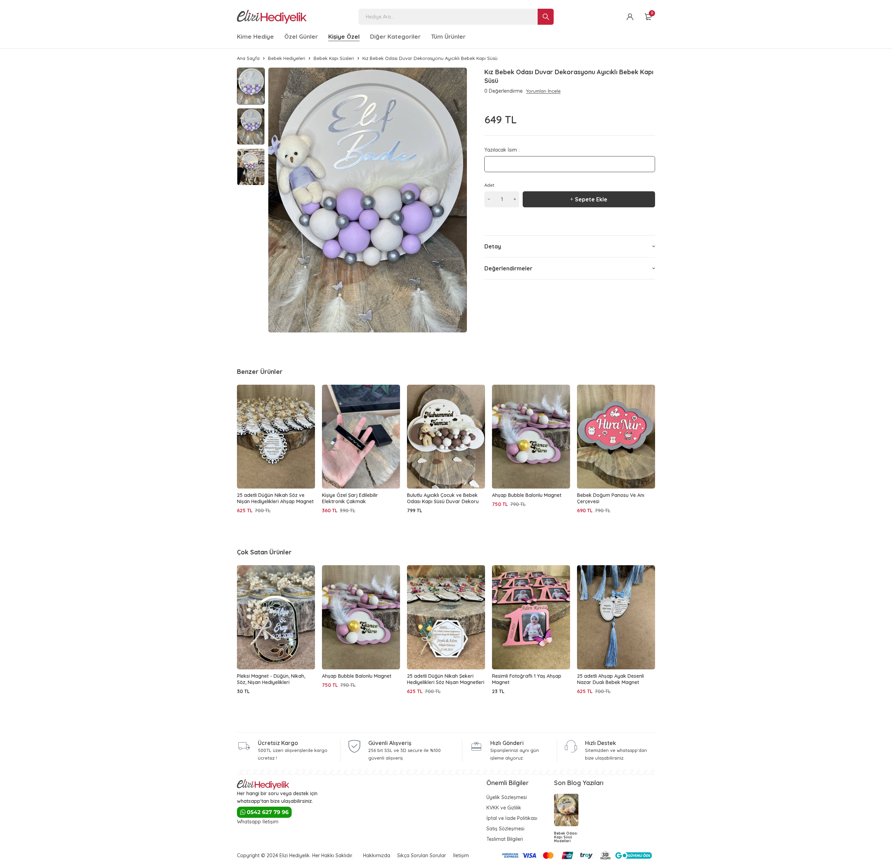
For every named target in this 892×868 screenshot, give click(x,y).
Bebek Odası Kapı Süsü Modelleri (565, 837)
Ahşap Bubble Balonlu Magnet (526, 495)
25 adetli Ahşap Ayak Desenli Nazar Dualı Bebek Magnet (610, 679)
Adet (489, 185)
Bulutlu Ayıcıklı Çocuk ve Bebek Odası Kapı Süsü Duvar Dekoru (443, 498)
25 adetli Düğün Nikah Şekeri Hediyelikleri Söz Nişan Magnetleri (445, 679)
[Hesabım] (630, 16)
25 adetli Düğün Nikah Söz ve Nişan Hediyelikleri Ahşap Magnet (275, 498)
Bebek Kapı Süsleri (334, 58)
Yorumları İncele (543, 91)
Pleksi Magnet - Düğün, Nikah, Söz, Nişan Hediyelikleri (271, 679)
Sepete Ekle (591, 199)
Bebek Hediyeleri (286, 58)
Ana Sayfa (248, 58)
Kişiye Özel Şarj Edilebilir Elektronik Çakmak (350, 498)
